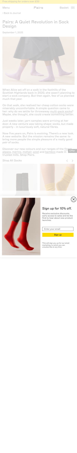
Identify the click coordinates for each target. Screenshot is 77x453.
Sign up (57, 234)
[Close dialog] (73, 199)
